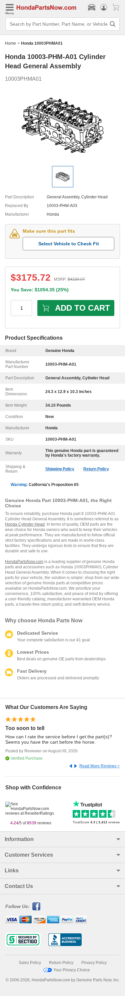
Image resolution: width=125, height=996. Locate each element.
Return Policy (96, 469)
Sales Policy (30, 962)
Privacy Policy (94, 962)
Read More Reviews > (99, 766)
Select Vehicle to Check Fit (68, 243)
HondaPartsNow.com (24, 561)
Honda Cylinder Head (25, 524)
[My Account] (104, 7)
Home (10, 43)
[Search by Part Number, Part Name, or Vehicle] (113, 24)
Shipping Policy (59, 469)
